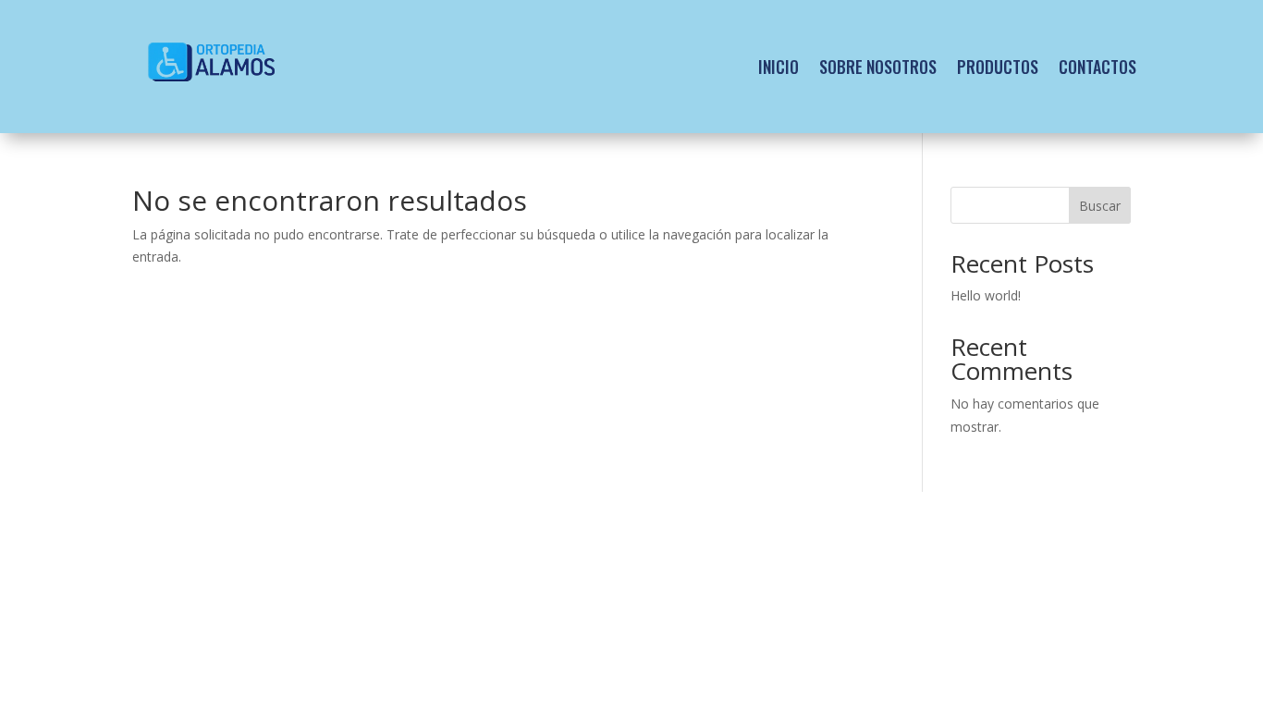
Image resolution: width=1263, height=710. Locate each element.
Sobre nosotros (878, 67)
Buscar (1100, 205)
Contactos (1097, 67)
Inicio (778, 67)
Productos (997, 67)
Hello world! (985, 295)
